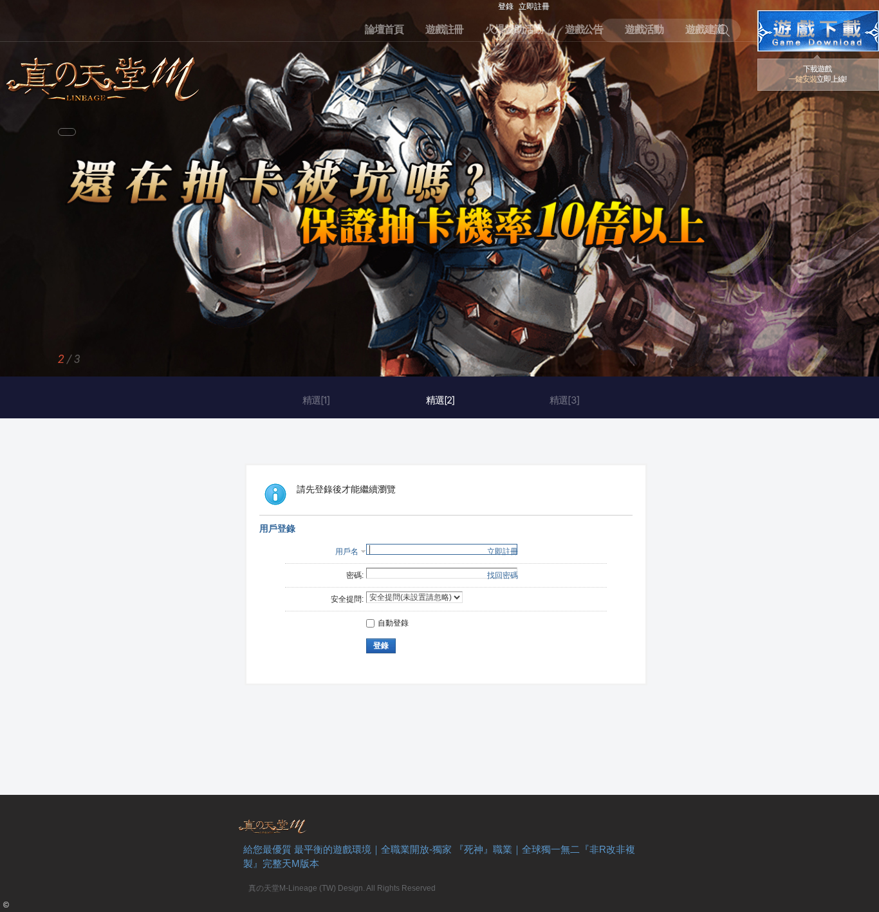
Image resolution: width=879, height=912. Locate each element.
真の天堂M (102, 75)
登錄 (506, 6)
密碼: (355, 575)
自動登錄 (393, 623)
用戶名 (346, 551)
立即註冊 (534, 6)
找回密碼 (502, 575)
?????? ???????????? (818, 30)
